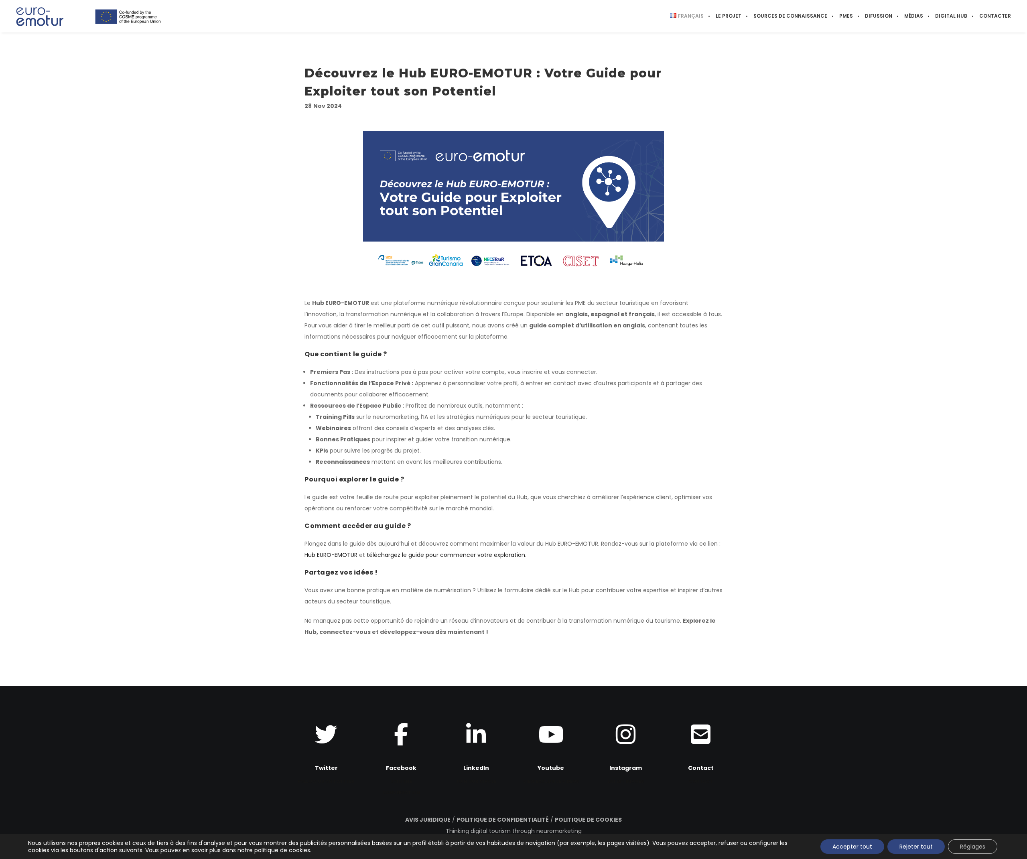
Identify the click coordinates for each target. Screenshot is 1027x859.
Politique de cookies (588, 820)
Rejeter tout (916, 847)
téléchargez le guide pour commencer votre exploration (446, 555)
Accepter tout (852, 847)
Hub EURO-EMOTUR (330, 555)
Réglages (972, 847)
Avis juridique (428, 820)
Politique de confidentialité (503, 820)
